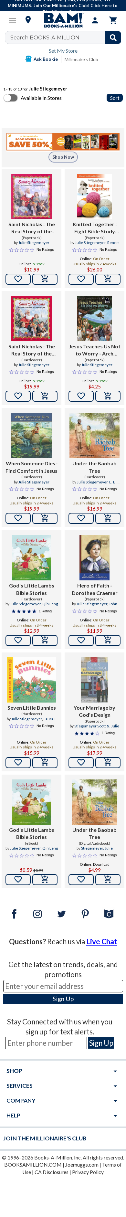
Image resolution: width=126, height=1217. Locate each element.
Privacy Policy (88, 1172)
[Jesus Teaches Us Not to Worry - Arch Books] (94, 318)
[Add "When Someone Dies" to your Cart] (45, 518)
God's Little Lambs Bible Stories (31, 589)
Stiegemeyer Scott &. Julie (96, 726)
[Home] (63, 20)
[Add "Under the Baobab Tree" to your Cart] (108, 518)
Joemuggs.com (82, 1164)
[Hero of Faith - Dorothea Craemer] (94, 558)
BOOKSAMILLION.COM (33, 1164)
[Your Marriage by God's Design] (94, 680)
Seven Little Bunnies (31, 707)
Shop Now (63, 157)
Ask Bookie (46, 59)
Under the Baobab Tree (94, 466)
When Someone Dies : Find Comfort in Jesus (31, 466)
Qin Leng (50, 603)
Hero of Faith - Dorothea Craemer (95, 589)
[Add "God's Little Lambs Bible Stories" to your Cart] (45, 640)
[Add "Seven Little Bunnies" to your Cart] (45, 762)
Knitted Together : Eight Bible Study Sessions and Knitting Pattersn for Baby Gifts (94, 228)
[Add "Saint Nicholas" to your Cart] (45, 279)
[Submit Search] (113, 37)
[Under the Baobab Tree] (94, 435)
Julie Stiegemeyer (33, 242)
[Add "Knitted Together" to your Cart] (108, 279)
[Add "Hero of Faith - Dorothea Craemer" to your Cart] (108, 640)
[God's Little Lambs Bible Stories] (31, 558)
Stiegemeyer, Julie (97, 848)
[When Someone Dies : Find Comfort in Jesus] (32, 435)
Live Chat (101, 941)
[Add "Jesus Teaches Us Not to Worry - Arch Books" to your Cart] (108, 396)
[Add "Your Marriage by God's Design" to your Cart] (108, 762)
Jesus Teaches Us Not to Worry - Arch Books (95, 350)
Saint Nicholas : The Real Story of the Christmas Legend (31, 228)
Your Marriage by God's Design (94, 711)
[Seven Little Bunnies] (31, 680)
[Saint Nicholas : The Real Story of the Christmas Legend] (31, 196)
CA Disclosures (51, 1172)
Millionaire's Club (81, 59)
